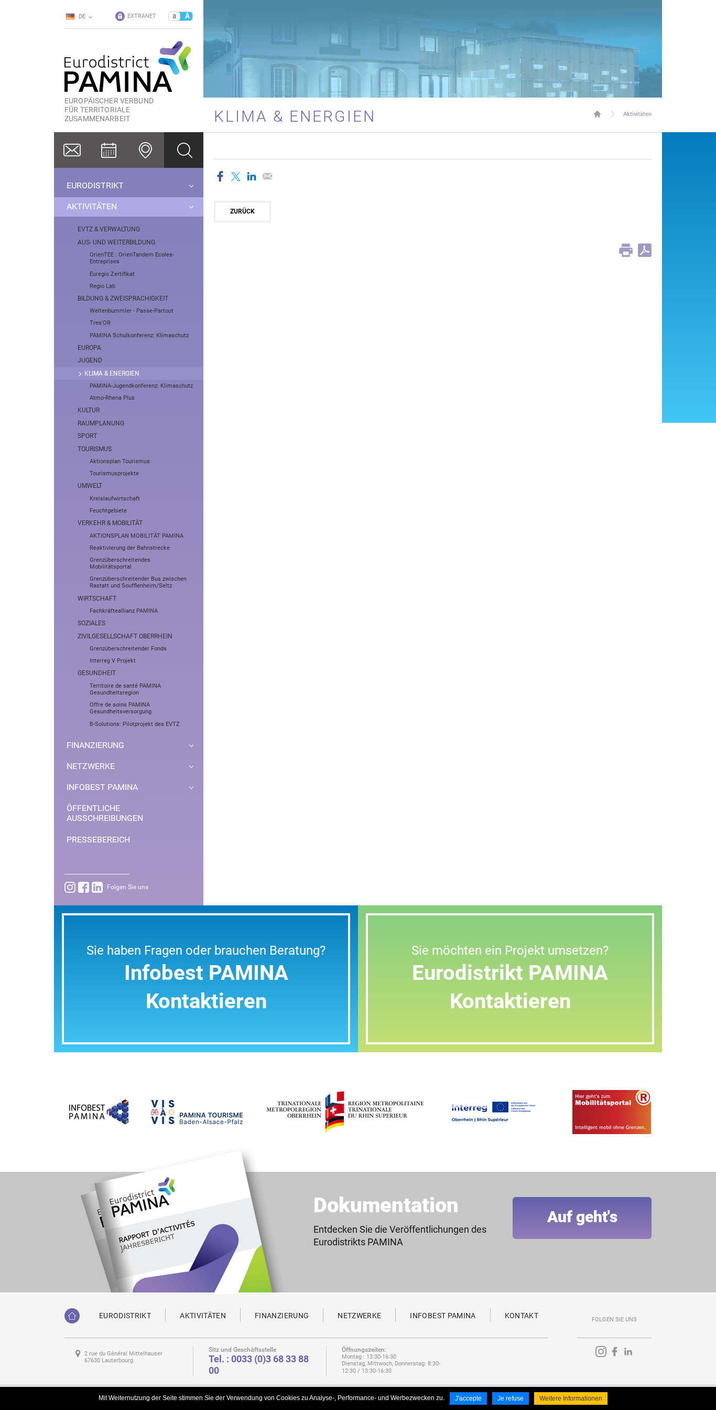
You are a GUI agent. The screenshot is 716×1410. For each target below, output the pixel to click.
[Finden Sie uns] (145, 150)
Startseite (597, 114)
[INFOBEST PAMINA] (97, 1111)
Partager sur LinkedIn (251, 176)
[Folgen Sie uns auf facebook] (83, 887)
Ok (183, 150)
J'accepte (468, 1398)
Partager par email (267, 176)
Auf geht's (582, 1217)
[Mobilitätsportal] (611, 1111)
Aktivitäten (637, 114)
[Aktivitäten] (109, 150)
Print (626, 250)
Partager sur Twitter (236, 176)
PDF (645, 250)
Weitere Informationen (570, 1398)
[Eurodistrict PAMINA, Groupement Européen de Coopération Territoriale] (72, 1315)
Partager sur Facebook (220, 176)
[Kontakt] (72, 150)
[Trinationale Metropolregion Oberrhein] (345, 1111)
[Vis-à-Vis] (197, 1111)
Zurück (242, 211)
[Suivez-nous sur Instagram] (69, 887)
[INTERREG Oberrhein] (499, 1111)
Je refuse (510, 1398)
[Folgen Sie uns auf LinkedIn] (97, 887)
